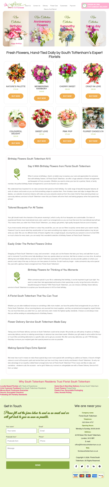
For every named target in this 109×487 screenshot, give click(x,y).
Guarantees (63, 6)
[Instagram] (88, 466)
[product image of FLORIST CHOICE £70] (93, 118)
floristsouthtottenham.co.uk (88, 451)
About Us (28, 6)
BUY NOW (16, 96)
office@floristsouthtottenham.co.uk (88, 444)
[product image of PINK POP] (67, 118)
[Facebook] (76, 466)
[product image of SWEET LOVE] (41, 118)
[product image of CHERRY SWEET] (67, 73)
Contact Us (36, 6)
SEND (37, 465)
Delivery (45, 6)
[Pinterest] (99, 466)
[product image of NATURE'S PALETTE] (16, 73)
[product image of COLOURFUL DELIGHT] (16, 118)
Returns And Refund (50, 9)
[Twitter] (82, 466)
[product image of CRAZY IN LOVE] (93, 73)
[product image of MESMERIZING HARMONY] (41, 73)
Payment (72, 6)
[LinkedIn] (94, 466)
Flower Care (54, 6)
